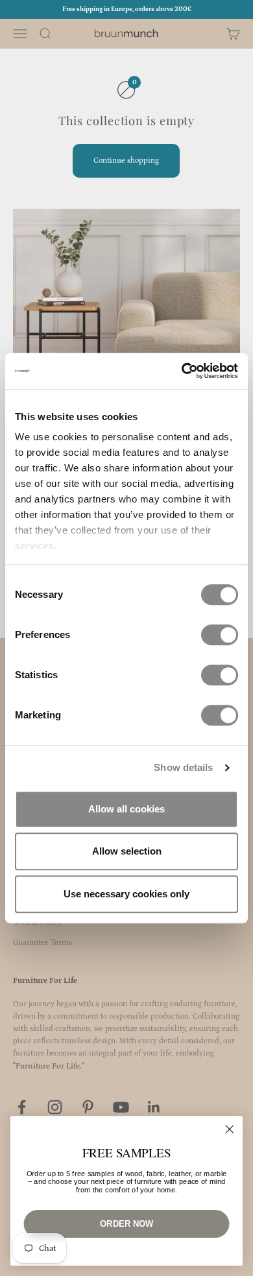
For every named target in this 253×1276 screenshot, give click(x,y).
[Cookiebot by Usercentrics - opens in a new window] (182, 370)
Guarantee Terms (42, 942)
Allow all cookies (126, 808)
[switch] (219, 634)
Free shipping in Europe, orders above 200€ (126, 9)
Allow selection (127, 851)
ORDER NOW (126, 1223)
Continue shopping (126, 160)
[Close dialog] (230, 1129)
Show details (183, 767)
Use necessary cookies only (126, 893)
